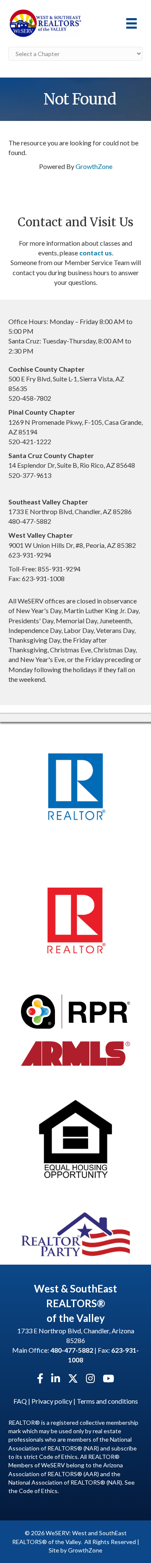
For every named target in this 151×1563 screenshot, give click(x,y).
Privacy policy (51, 1401)
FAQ (20, 1401)
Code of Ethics (38, 1490)
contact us (95, 253)
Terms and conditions (107, 1401)
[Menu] (131, 23)
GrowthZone (94, 166)
